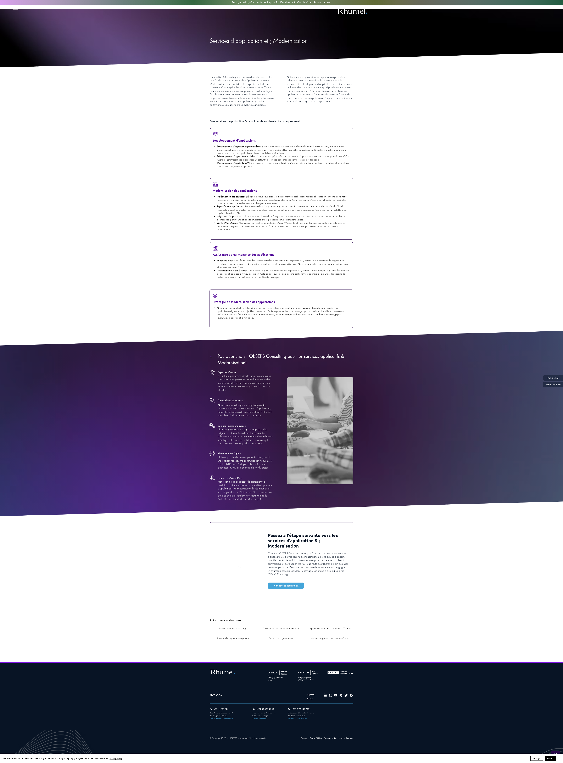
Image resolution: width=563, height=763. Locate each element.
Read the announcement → (306, 7)
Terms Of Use (316, 738)
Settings (536, 758)
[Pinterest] (341, 695)
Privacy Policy (116, 758)
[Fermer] (559, 758)
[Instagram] (331, 695)
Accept (550, 758)
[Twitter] (346, 695)
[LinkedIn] (325, 695)
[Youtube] (336, 695)
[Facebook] (351, 695)
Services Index (330, 738)
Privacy (304, 738)
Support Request (345, 738)
